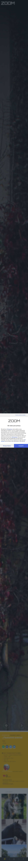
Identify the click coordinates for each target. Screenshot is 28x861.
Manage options (7, 445)
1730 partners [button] (9, 429)
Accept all (21, 445)
